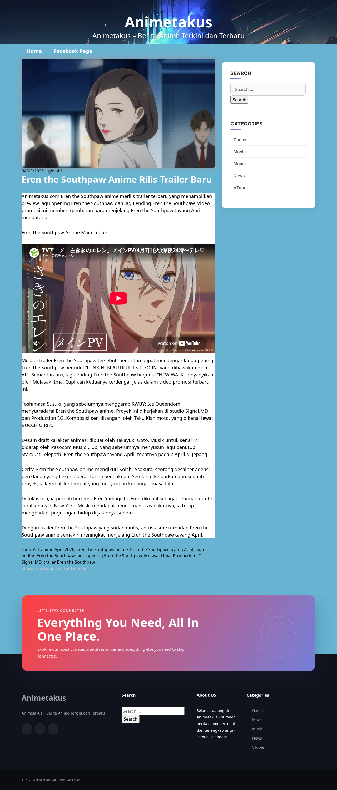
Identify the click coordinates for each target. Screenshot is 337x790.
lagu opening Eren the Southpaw (109, 556)
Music (240, 163)
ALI (36, 549)
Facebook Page (73, 51)
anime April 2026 (57, 549)
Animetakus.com (41, 196)
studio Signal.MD (189, 411)
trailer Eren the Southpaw (69, 562)
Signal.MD (32, 562)
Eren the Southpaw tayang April (161, 549)
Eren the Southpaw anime (102, 549)
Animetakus (168, 22)
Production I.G (187, 556)
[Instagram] (53, 728)
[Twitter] (40, 728)
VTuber (241, 187)
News (239, 175)
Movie (240, 151)
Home (34, 51)
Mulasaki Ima (157, 556)
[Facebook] (27, 728)
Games (240, 139)
